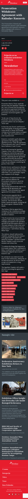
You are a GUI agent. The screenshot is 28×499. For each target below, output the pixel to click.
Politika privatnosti (18, 491)
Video (25, 2)
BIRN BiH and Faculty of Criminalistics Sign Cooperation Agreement (12, 428)
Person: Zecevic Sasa (7, 300)
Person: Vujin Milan (7, 297)
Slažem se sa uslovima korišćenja (14, 90)
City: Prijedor (21, 277)
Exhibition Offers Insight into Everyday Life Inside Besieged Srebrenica (13, 400)
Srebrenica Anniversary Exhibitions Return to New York (13, 363)
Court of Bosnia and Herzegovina (11, 280)
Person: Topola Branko (8, 294)
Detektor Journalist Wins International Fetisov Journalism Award (12, 439)
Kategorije (6, 473)
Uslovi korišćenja (9, 491)
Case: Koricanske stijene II (9, 274)
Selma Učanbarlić (6, 40)
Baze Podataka (7, 485)
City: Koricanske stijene (8, 277)
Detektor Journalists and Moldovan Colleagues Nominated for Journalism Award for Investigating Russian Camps (12, 451)
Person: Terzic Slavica (8, 291)
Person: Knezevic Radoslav (9, 285)
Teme (4, 481)
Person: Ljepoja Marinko (8, 288)
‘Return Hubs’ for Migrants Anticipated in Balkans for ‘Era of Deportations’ (13, 308)
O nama (5, 469)
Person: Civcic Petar (7, 282)
